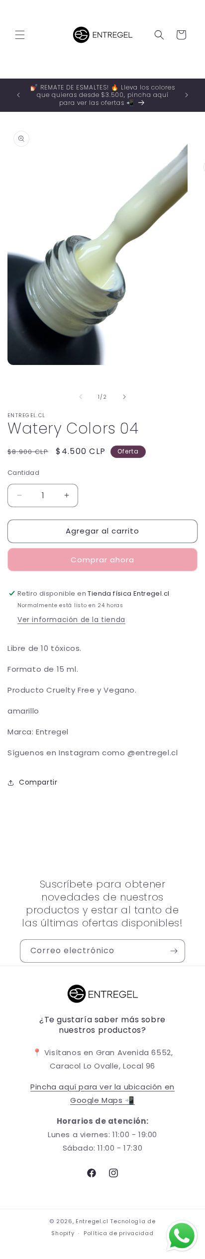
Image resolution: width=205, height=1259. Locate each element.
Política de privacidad (118, 1233)
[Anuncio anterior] (18, 95)
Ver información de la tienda (71, 620)
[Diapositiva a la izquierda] (81, 397)
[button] (20, 35)
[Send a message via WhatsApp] (182, 1236)
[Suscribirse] (174, 951)
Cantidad (23, 472)
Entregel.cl (92, 1221)
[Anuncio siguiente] (187, 95)
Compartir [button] (38, 782)
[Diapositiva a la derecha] (124, 397)
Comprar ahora (102, 559)
